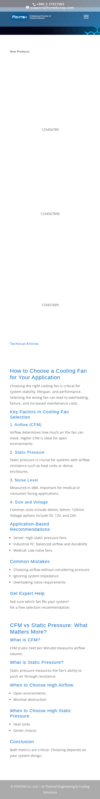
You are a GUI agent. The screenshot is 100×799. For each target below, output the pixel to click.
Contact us (78, 601)
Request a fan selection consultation (39, 764)
